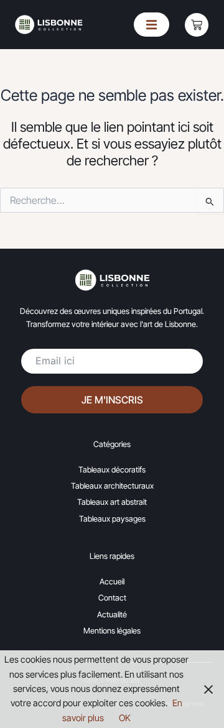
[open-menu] (151, 24)
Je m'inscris (112, 400)
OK (125, 718)
